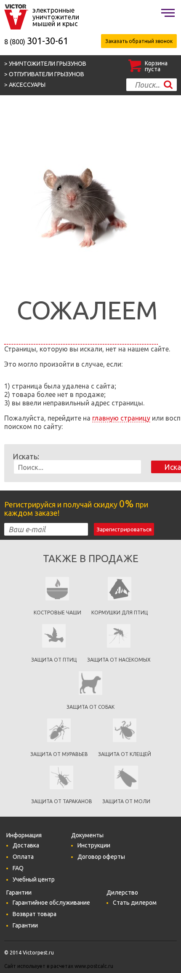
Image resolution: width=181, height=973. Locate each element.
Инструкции (93, 845)
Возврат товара (34, 914)
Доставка (26, 845)
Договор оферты (101, 856)
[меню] (168, 12)
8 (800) (36, 42)
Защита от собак (90, 707)
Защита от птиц (54, 659)
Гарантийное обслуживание (51, 902)
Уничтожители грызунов (47, 63)
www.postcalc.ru (94, 966)
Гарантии (25, 925)
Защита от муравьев (59, 754)
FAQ (18, 868)
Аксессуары (27, 84)
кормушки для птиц (119, 612)
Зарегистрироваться (124, 529)
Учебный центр (34, 879)
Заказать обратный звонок (139, 41)
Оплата (23, 856)
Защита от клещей (124, 754)
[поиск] (168, 84)
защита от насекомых (119, 659)
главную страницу (121, 418)
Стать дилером (135, 902)
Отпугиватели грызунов (46, 74)
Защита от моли (126, 801)
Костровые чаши (57, 612)
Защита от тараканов (61, 801)
